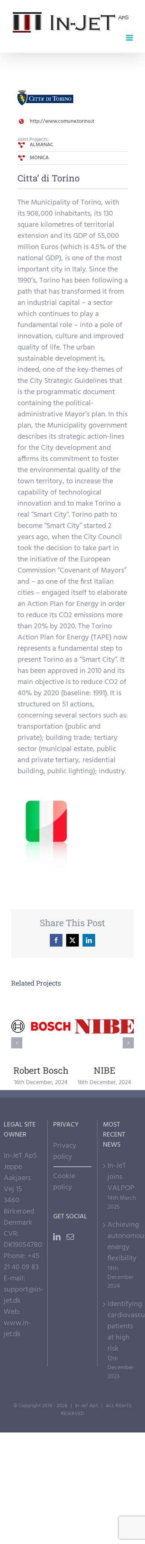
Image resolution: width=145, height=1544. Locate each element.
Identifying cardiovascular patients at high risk (122, 1326)
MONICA (39, 158)
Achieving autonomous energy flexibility (122, 1241)
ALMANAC (41, 145)
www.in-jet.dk (17, 1328)
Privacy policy (64, 1151)
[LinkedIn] (57, 1237)
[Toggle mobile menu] (130, 38)
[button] (16, 1042)
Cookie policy (64, 1181)
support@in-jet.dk (24, 1295)
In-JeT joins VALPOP (120, 1177)
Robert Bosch (41, 1026)
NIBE (104, 1026)
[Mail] (70, 1237)
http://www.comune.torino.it (62, 121)
